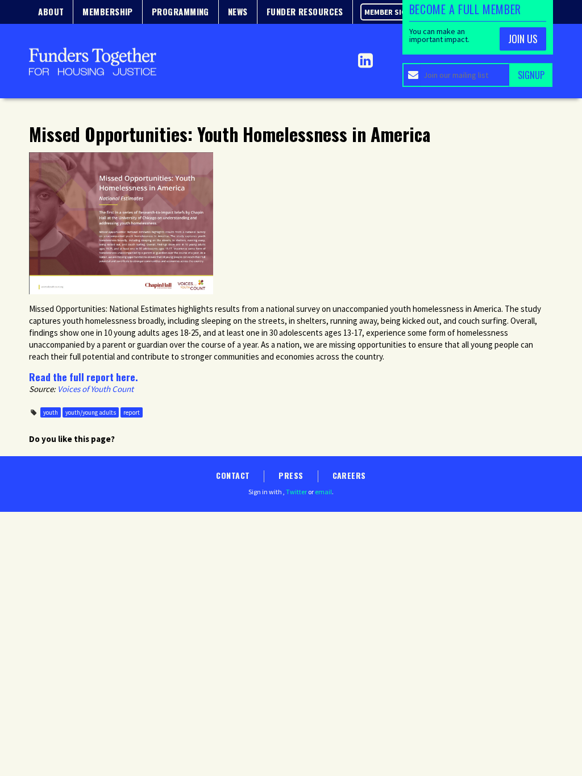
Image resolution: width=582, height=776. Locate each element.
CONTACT (233, 475)
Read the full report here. (83, 376)
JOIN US (523, 38)
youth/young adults (90, 412)
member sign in (392, 12)
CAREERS (349, 475)
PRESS (290, 475)
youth (50, 412)
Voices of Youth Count (95, 388)
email (323, 491)
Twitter (296, 491)
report (131, 412)
